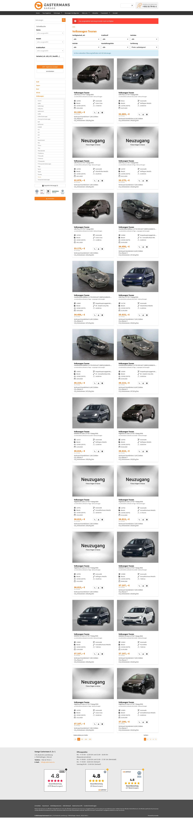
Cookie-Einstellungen (90, 806)
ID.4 (39, 132)
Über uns (84, 13)
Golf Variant (40, 124)
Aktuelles (95, 13)
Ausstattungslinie (107, 43)
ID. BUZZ (40, 127)
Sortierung (134, 43)
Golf (39, 121)
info (73, 27)
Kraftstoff (104, 35)
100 (86, 739)
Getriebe (133, 35)
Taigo (39, 166)
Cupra (38, 85)
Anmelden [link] (51, 198)
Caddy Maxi (40, 108)
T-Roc (39, 148)
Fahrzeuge (57, 13)
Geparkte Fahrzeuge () (51, 185)
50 (82, 739)
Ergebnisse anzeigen (50, 67)
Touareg (40, 174)
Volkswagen (40, 96)
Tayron (39, 169)
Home (38, 13)
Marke (38, 30)
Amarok (39, 100)
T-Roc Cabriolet (41, 150)
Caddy (39, 103)
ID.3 (39, 129)
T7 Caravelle (40, 156)
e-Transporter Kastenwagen (44, 119)
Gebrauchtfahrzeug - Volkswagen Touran (93, 90)
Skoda (38, 93)
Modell (38, 39)
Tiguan (39, 171)
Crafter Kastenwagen (42, 116)
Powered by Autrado (153, 815)
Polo (39, 142)
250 (90, 739)
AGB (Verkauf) (67, 806)
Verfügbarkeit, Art (78, 35)
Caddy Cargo (41, 106)
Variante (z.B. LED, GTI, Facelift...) (48, 56)
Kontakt (115, 13)
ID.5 (39, 135)
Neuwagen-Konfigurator (72, 13)
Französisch (104, 13)
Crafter (39, 114)
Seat (37, 89)
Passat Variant (41, 140)
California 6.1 (41, 111)
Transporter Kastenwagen (44, 179)
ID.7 (39, 137)
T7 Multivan (40, 158)
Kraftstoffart (40, 47)
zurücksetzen (50, 71)
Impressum (45, 806)
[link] (94, 112)
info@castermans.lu (48, 762)
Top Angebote (46, 13)
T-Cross (39, 145)
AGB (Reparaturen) (55, 806)
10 (75, 739)
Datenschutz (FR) (77, 806)
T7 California (41, 153)
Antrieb (75, 43)
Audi (37, 82)
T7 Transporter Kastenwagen (44, 164)
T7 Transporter (41, 161)
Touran (39, 177)
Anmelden (38, 806)
